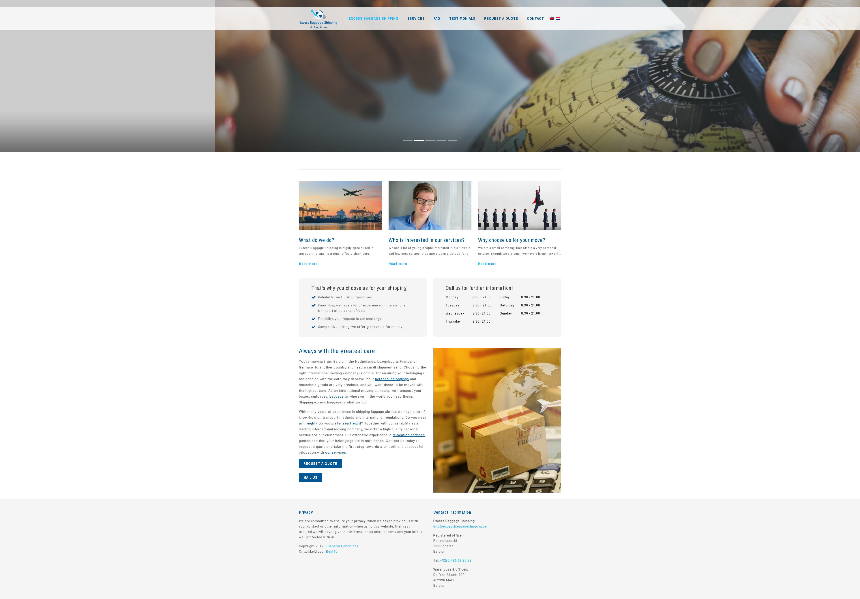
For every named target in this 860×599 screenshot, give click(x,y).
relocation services (409, 435)
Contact (535, 18)
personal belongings (392, 379)
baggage (336, 396)
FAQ (437, 18)
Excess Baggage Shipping (373, 18)
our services (335, 452)
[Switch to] (551, 18)
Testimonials (462, 18)
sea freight (352, 423)
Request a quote (501, 18)
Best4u (332, 551)
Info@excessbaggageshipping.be (460, 526)
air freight (307, 423)
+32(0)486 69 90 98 (456, 560)
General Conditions (343, 546)
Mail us (310, 477)
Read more (308, 263)
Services (416, 18)
